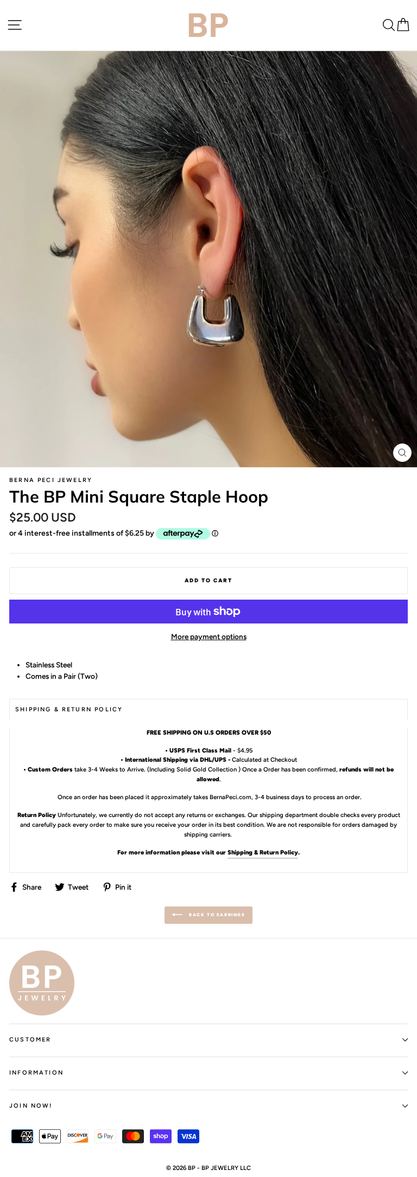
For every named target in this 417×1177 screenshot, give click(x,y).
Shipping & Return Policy (263, 852)
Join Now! (31, 1105)
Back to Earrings (216, 914)
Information (36, 1072)
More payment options (209, 636)
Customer (30, 1039)
